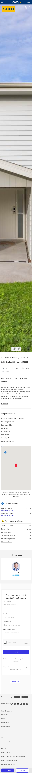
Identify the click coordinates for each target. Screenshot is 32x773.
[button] (16, 465)
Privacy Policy (18, 669)
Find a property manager (9, 760)
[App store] (17, 697)
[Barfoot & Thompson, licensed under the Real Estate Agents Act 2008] (16, 2)
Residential (5, 714)
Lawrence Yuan (16, 573)
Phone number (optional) (10, 629)
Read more (4, 404)
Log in (28, 2)
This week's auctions (7, 738)
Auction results (6, 742)
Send (16, 652)
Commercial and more (8, 764)
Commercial (5, 722)
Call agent (8, 770)
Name (4, 614)
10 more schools (6, 542)
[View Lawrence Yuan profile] (16, 566)
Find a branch (5, 752)
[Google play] (24, 697)
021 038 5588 (16, 575)
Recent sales (5, 726)
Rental (3, 718)
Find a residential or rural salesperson (13, 756)
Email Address (7, 621)
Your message (7, 601)
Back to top (15, 681)
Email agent (22, 770)
